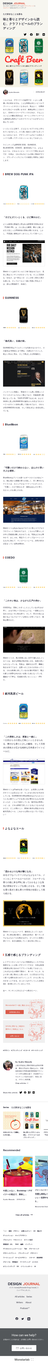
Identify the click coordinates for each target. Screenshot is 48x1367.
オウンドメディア (9, 1266)
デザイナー (34, 1253)
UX (34, 1231)
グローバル (6, 1262)
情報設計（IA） (8, 1244)
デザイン (7, 1050)
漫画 (10, 1231)
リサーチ (27, 1050)
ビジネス (35, 1262)
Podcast (24, 1308)
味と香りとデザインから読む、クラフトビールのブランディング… (31, 1134)
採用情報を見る (14, 1012)
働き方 (39, 1231)
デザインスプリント (9, 1253)
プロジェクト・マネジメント (12, 1240)
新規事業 (40, 1257)
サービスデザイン (21, 1257)
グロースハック (34, 1248)
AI (35, 1266)
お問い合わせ (14, 1036)
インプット (29, 1244)
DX (18, 1266)
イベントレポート (26, 1266)
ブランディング (17, 1050)
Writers (19, 1302)
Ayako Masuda (14, 92)
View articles (20, 1083)
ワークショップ (8, 1257)
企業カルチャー (26, 1231)
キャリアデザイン (21, 1235)
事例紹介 (15, 1262)
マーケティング (37, 1050)
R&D (17, 1244)
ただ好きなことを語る (13, 14)
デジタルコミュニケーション (12, 1248)
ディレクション (8, 1235)
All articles (19, 1296)
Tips (25, 1248)
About (28, 1302)
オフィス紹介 (28, 1240)
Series (6, 1107)
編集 (21, 1244)
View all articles (22, 1214)
